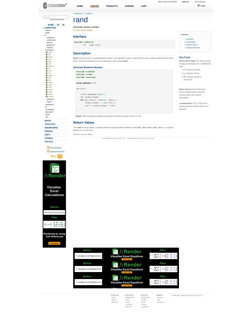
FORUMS (129, 6)
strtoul (50, 94)
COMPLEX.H (51, 40)
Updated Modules (57, 152)
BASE (47, 33)
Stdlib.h (89, 14)
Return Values (192, 45)
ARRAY (48, 30)
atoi (49, 61)
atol (49, 64)
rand (50, 87)
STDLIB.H (50, 50)
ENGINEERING (51, 128)
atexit (50, 57)
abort (50, 52)
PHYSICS (49, 142)
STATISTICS (50, 124)
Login (202, 6)
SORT (47, 114)
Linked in (128, 307)
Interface (190, 39)
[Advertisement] (54, 204)
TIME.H (49, 102)
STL (46, 117)
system (51, 96)
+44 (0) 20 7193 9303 (167, 2)
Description (191, 42)
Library (113, 300)
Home (113, 297)
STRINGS (49, 138)
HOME (80, 6)
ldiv (49, 80)
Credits (143, 300)
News (127, 300)
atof (49, 59)
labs (49, 78)
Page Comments (193, 48)
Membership (129, 297)
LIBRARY (94, 6)
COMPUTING (50, 28)
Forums (160, 297)
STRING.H (50, 99)
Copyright (144, 307)
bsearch (51, 66)
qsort (50, 85)
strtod (50, 89)
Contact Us (161, 302)
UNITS (47, 135)
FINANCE (49, 131)
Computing (77, 14)
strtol (50, 92)
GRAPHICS (49, 105)
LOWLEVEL (49, 110)
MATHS (48, 121)
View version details (84, 30)
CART (144, 6)
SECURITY (49, 112)
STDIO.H (49, 47)
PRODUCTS (112, 6)
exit (49, 73)
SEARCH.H (50, 45)
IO (46, 107)
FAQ (158, 300)
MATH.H (49, 42)
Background (145, 297)
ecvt (49, 71)
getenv (50, 75)
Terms (143, 302)
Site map (114, 302)
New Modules (55, 148)
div (49, 68)
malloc (50, 82)
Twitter (127, 302)
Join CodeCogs (199, 2)
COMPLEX (50, 38)
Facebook (128, 304)
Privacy (144, 304)
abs (49, 54)
